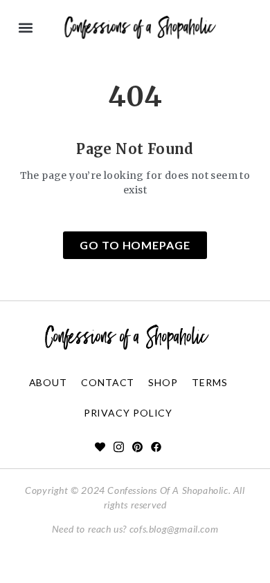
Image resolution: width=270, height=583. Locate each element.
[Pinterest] (137, 446)
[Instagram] (119, 446)
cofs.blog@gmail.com (173, 529)
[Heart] (100, 446)
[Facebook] (156, 446)
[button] (25, 28)
